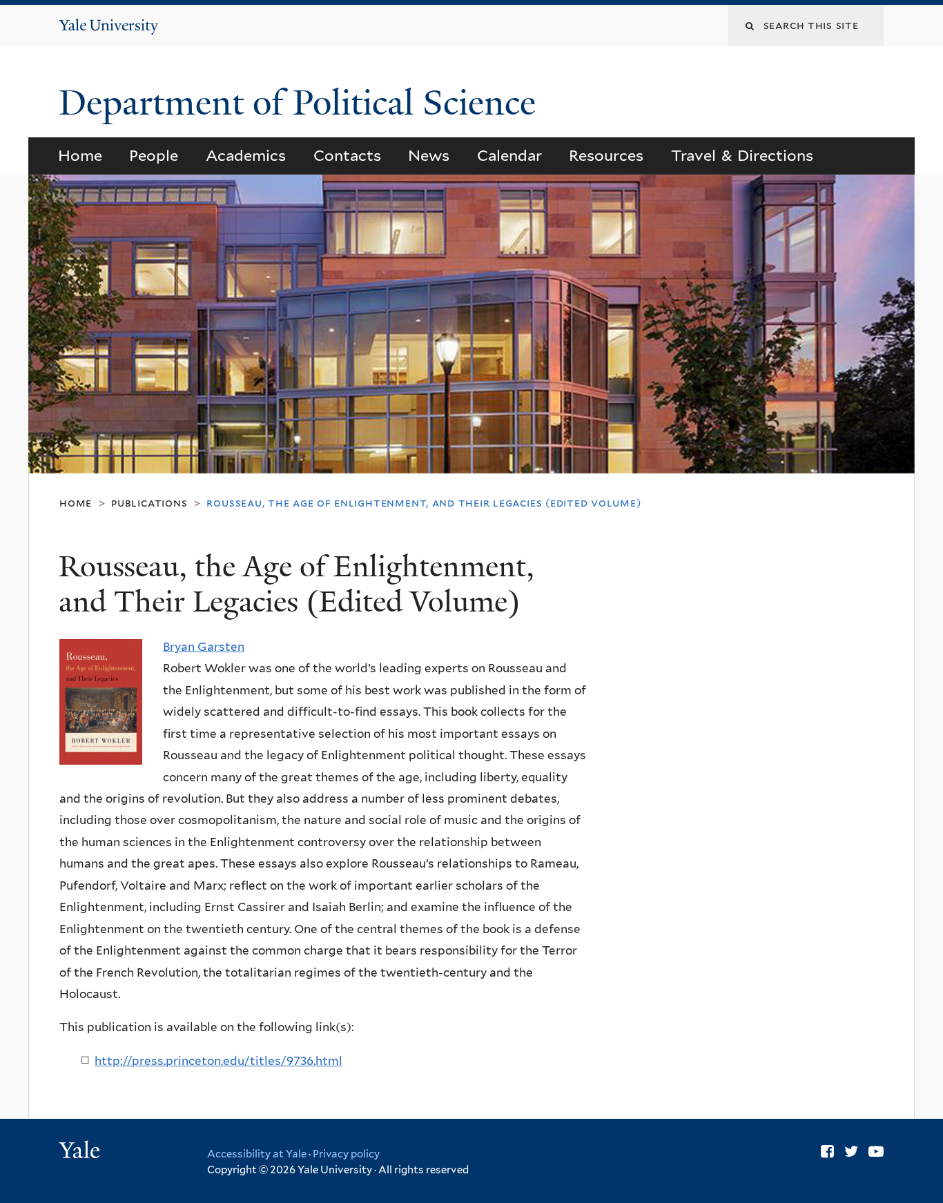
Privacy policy (346, 1154)
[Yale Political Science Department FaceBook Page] (827, 1151)
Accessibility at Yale (257, 1154)
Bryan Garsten (203, 647)
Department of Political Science (302, 103)
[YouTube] (876, 1151)
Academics (246, 155)
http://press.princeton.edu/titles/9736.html (218, 1061)
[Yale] (81, 1152)
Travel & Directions (742, 155)
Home (80, 155)
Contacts (347, 155)
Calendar (509, 155)
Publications (149, 502)
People (153, 155)
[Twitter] (851, 1151)
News (428, 155)
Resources (606, 155)
